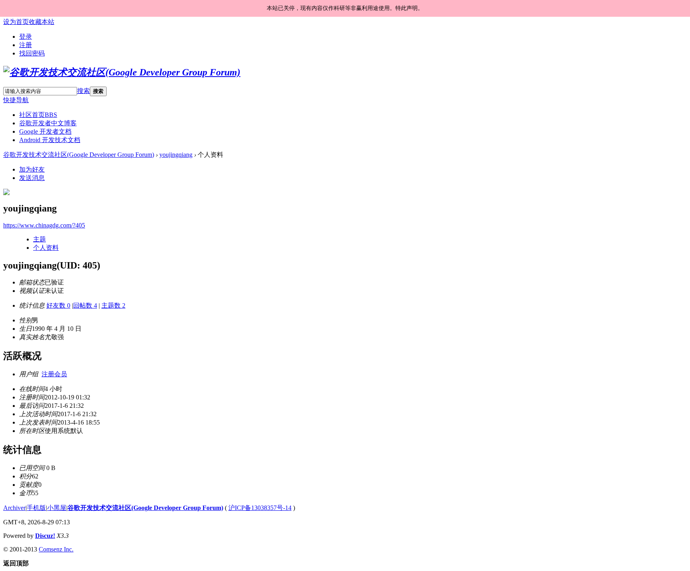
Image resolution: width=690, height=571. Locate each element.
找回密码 (32, 53)
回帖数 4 (85, 305)
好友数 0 (58, 305)
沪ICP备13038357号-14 (259, 507)
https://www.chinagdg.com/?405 (44, 225)
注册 (25, 44)
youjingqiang (175, 154)
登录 (25, 36)
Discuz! (45, 535)
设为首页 (16, 21)
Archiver (14, 507)
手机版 (36, 507)
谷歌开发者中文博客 (48, 123)
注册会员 (54, 374)
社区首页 (38, 114)
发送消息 (32, 177)
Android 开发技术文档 (49, 139)
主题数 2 (113, 305)
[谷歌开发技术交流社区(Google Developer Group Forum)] (121, 72)
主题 (39, 239)
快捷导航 (16, 100)
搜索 (83, 90)
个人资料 (46, 247)
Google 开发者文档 (45, 131)
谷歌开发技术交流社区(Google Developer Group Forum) (78, 154)
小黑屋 (56, 507)
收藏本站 (41, 21)
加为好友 (32, 169)
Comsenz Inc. (56, 549)
